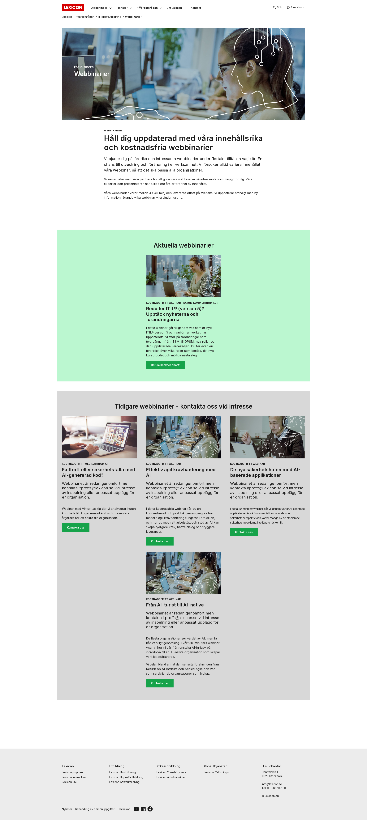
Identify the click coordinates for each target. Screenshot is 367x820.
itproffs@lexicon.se (96, 488)
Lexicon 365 (69, 782)
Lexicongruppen (72, 772)
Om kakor (124, 809)
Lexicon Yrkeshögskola (171, 772)
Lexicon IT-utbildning (122, 772)
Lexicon (67, 16)
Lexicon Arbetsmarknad (171, 777)
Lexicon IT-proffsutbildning (126, 777)
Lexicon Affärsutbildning (124, 782)
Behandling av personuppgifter (94, 809)
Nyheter (67, 809)
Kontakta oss (75, 527)
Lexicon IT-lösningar (217, 772)
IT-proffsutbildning (109, 16)
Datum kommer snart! (165, 365)
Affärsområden (85, 16)
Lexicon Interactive (74, 777)
